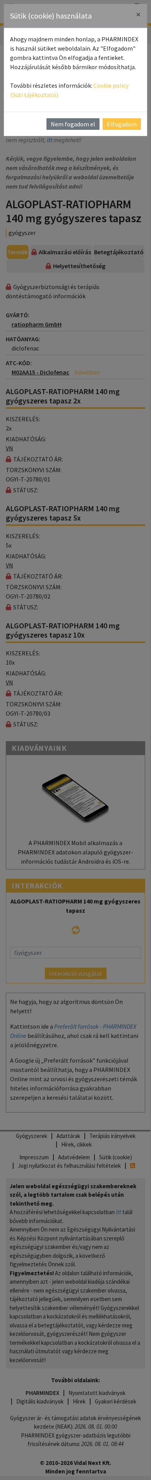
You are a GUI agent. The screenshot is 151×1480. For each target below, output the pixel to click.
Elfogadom (122, 124)
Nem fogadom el (73, 124)
